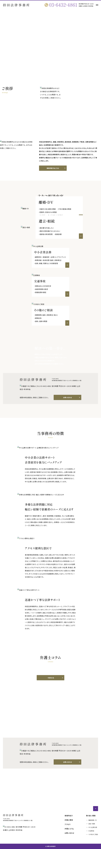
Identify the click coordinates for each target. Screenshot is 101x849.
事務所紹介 (69, 815)
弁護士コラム (69, 828)
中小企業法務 (92, 827)
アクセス (68, 824)
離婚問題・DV (92, 820)
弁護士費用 (69, 820)
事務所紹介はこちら (53, 168)
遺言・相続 (91, 824)
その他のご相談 (93, 834)
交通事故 (91, 831)
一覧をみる (50, 678)
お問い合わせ (67, 397)
